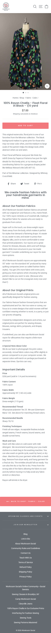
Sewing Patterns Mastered (25, 622)
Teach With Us (25, 558)
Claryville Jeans (25, 604)
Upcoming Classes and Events (25, 516)
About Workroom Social (25, 543)
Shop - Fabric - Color (28, 98)
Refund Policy (26, 567)
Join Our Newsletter (25, 524)
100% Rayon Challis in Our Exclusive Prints (25, 608)
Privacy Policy (25, 576)
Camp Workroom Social (25, 599)
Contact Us (25, 553)
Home (15, 98)
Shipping (16, 114)
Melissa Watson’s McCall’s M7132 (20, 168)
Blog (25, 534)
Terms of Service (25, 562)
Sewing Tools (25, 618)
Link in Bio (25, 539)
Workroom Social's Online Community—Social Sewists (25, 588)
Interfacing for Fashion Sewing (25, 613)
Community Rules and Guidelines (25, 548)
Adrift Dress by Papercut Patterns (17, 158)
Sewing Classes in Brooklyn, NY (25, 594)
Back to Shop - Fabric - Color (27, 501)
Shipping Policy (25, 572)
